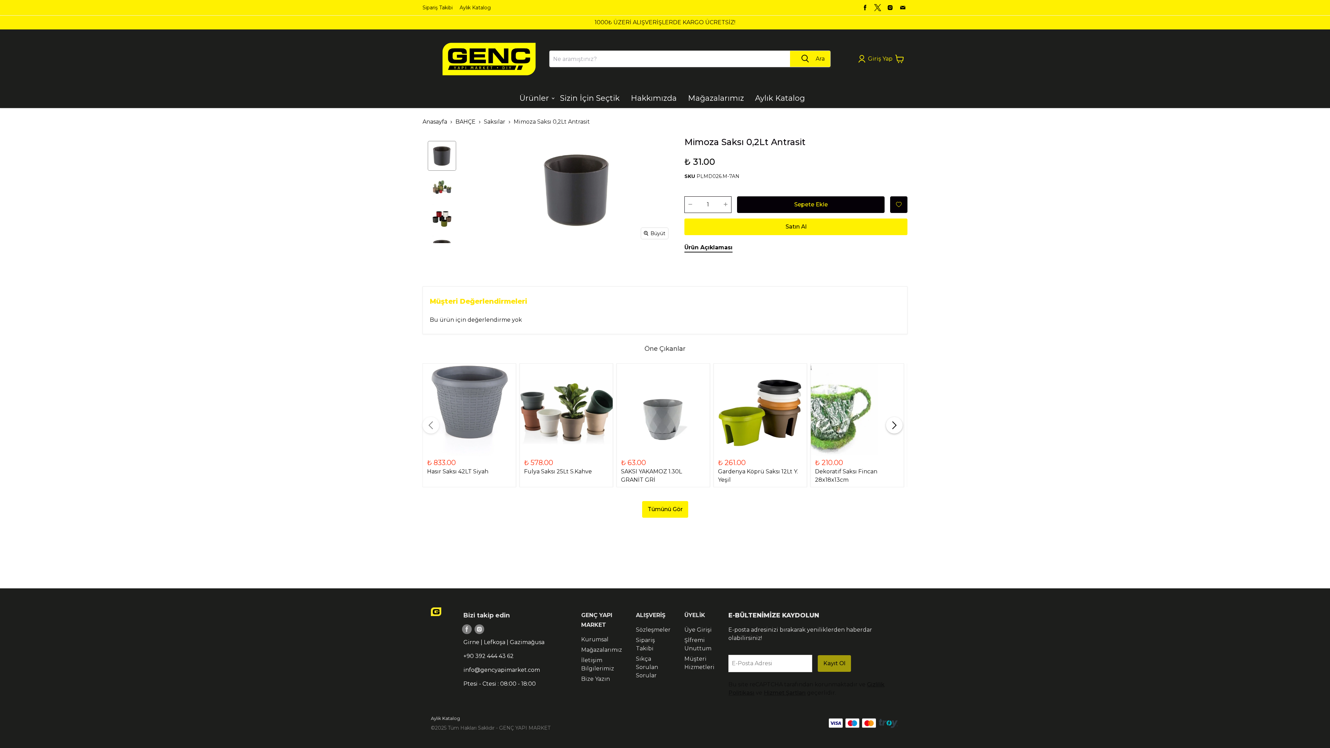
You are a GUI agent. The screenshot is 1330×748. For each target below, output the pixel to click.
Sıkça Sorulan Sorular (647, 667)
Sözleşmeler (653, 629)
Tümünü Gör (665, 509)
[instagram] (890, 7)
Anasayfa (435, 121)
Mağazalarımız (601, 650)
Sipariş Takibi (438, 8)
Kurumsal (595, 639)
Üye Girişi (698, 629)
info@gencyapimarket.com (501, 670)
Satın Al (796, 226)
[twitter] (878, 7)
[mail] (902, 7)
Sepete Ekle (811, 204)
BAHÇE (465, 121)
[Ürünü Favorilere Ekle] (898, 204)
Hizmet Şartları (785, 692)
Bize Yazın (595, 679)
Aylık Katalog (475, 8)
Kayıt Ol (834, 663)
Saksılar (494, 121)
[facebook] (865, 7)
